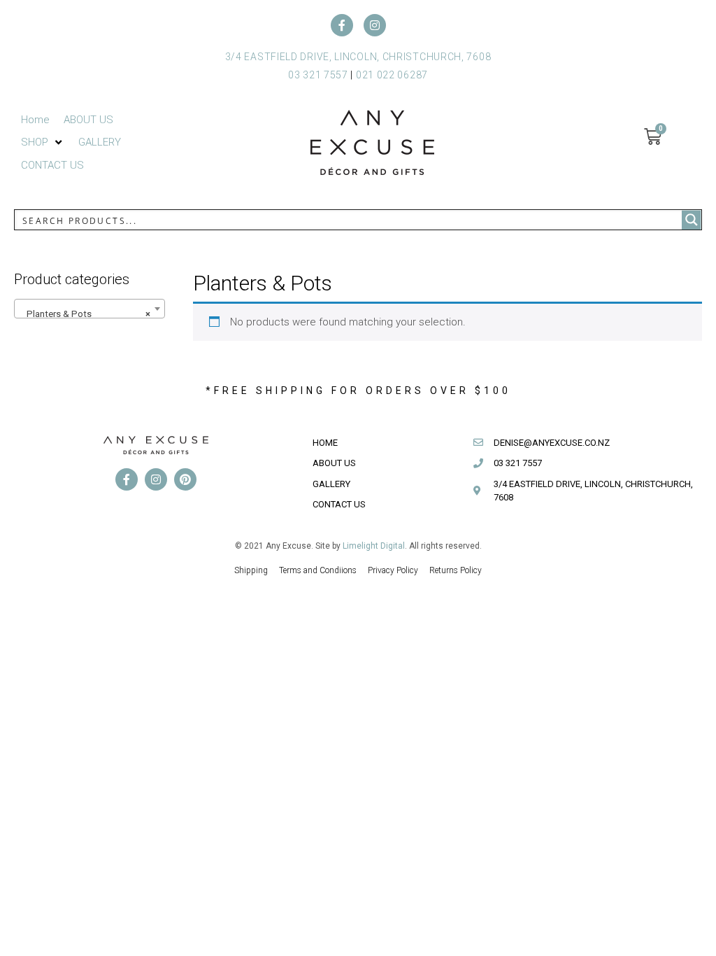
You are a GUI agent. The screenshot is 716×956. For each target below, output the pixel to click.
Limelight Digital (374, 546)
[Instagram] (375, 25)
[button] (42, 142)
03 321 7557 (318, 74)
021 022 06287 (392, 74)
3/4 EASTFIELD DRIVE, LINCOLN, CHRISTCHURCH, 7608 (358, 56)
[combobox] (89, 308)
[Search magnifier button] (691, 220)
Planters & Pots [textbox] (85, 314)
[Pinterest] (185, 479)
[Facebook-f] (342, 25)
